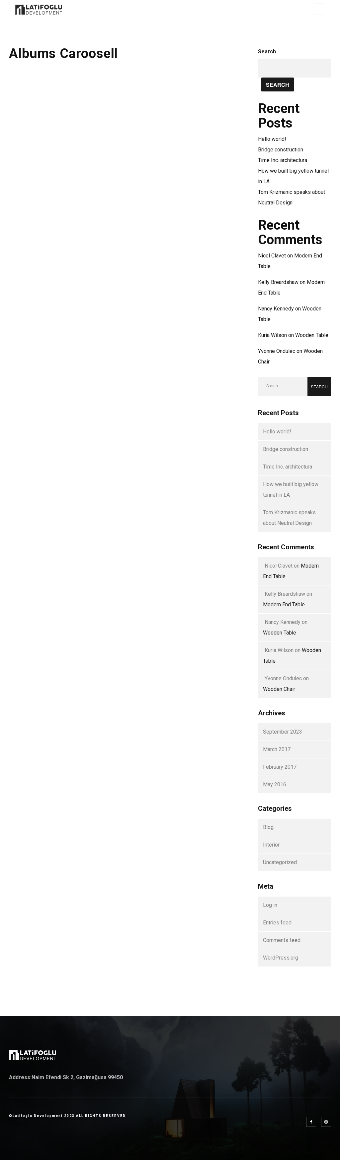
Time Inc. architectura (282, 160)
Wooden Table (311, 335)
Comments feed (281, 940)
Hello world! (272, 139)
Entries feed (277, 922)
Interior (271, 845)
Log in (270, 905)
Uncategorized (280, 862)
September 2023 (282, 732)
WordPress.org (280, 958)
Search (267, 51)
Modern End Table (284, 604)
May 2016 (274, 784)
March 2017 (277, 749)
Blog (268, 827)
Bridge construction (280, 149)
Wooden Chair (279, 689)
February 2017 (280, 767)
